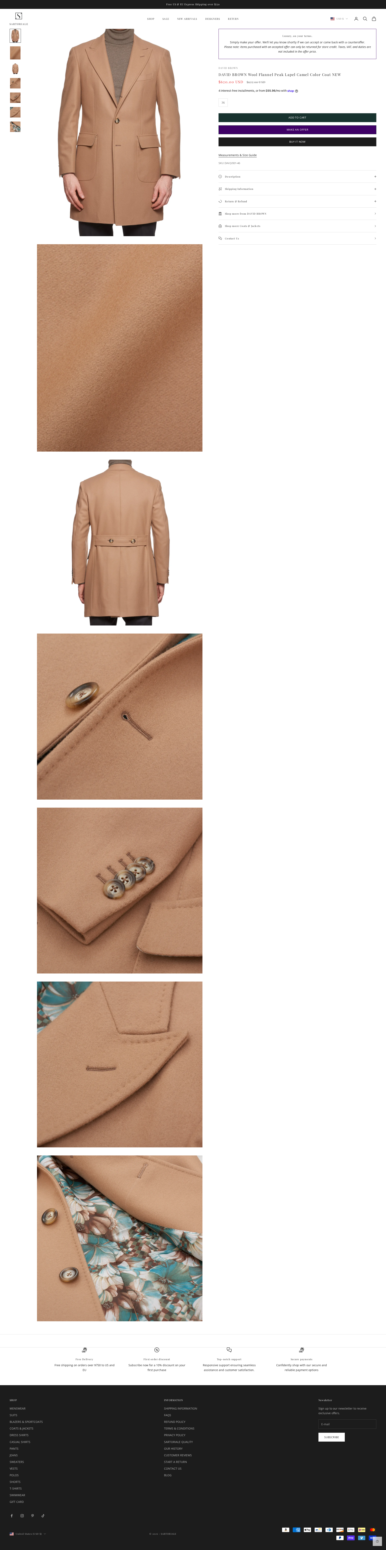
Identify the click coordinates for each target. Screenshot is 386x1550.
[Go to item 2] (15, 53)
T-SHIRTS (16, 1488)
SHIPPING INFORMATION (180, 1408)
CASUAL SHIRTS (20, 1442)
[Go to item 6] (15, 112)
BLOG (167, 1475)
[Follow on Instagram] (22, 1516)
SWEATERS (17, 1462)
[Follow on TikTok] (43, 1516)
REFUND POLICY (174, 1422)
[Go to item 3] (15, 68)
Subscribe (331, 1437)
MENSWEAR (18, 1408)
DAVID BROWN (228, 68)
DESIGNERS (212, 18)
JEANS (14, 1455)
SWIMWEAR (17, 1495)
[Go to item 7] (15, 126)
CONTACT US (173, 1468)
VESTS (14, 1468)
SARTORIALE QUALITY (178, 1442)
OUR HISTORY (173, 1448)
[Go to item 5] (15, 97)
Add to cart (297, 117)
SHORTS (15, 1482)
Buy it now (297, 142)
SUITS (13, 1415)
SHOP (150, 18)
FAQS (167, 1415)
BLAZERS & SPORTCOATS (26, 1422)
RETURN (233, 18)
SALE (165, 18)
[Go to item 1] (15, 36)
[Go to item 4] (15, 83)
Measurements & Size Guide (238, 155)
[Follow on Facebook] (12, 1516)
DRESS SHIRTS (19, 1435)
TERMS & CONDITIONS (179, 1428)
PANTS (14, 1448)
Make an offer (297, 129)
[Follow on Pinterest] (33, 1516)
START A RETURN (175, 1462)
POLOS (14, 1475)
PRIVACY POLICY (174, 1435)
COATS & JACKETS (21, 1428)
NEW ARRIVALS (187, 18)
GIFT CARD (17, 1502)
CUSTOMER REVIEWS (178, 1455)
